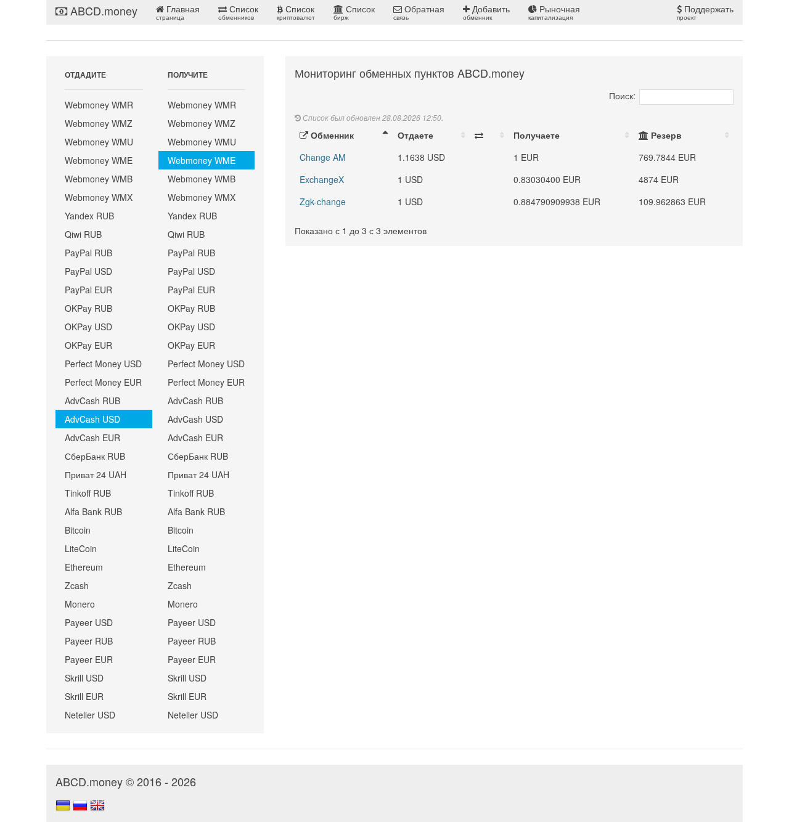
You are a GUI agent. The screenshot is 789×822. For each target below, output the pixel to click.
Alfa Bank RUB (93, 511)
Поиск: (622, 95)
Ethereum (84, 567)
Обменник (331, 135)
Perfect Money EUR (103, 382)
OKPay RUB (88, 308)
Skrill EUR (84, 696)
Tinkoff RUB (88, 493)
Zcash (77, 585)
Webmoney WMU (99, 142)
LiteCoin (81, 548)
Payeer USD (89, 622)
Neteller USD (90, 715)
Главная (178, 12)
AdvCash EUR (92, 437)
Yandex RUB (89, 216)
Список (238, 12)
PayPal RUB (88, 252)
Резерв (665, 135)
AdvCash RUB (92, 400)
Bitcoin (78, 530)
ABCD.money (102, 10)
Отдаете (415, 135)
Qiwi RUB (83, 234)
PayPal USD (88, 271)
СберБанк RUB (95, 456)
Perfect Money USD (103, 363)
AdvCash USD (92, 419)
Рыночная (554, 12)
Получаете (536, 135)
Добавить (486, 12)
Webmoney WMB (99, 179)
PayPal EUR (88, 289)
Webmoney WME (99, 160)
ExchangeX (322, 179)
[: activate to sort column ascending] (489, 135)
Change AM (323, 157)
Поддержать (705, 12)
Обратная (418, 12)
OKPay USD (88, 326)
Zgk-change (323, 201)
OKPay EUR (88, 345)
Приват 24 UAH (95, 474)
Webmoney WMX (99, 197)
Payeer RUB (89, 641)
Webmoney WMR (99, 105)
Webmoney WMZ (99, 123)
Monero (80, 604)
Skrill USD (84, 678)
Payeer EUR (89, 659)
